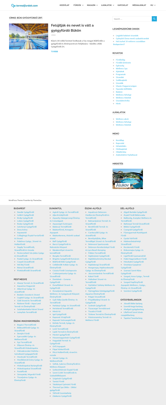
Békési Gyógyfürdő (132, 226)
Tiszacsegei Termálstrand (99, 308)
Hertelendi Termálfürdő (63, 308)
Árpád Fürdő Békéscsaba (134, 215)
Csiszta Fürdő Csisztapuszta (65, 270)
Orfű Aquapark (59, 346)
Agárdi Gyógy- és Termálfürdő (66, 212)
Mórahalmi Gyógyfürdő (134, 261)
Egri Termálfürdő (24, 342)
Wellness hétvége (123, 94)
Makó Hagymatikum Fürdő (135, 258)
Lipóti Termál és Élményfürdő (65, 331)
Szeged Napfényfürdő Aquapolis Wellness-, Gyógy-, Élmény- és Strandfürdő (133, 285)
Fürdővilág (120, 59)
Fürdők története (123, 62)
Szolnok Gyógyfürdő (97, 305)
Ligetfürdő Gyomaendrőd (135, 256)
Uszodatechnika (123, 100)
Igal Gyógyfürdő (59, 314)
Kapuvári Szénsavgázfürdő (64, 320)
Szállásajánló (121, 80)
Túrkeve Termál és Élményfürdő (102, 314)
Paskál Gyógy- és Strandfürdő (30, 258)
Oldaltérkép (121, 152)
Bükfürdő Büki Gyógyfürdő (64, 261)
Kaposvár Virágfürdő (61, 317)
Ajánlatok (106, 5)
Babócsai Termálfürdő (62, 226)
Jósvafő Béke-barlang (133, 303)
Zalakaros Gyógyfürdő (62, 396)
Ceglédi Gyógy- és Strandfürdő (30, 297)
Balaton (119, 91)
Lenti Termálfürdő (60, 329)
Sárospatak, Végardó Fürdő (28, 374)
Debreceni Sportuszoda (98, 244)
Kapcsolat (123, 5)
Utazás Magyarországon (126, 86)
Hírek (53, 35)
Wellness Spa (121, 68)
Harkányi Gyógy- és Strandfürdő (66, 305)
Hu (151, 5)
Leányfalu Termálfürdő (27, 312)
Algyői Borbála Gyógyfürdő (135, 212)
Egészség (120, 65)
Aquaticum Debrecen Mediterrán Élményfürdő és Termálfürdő (97, 215)
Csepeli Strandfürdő (25, 261)
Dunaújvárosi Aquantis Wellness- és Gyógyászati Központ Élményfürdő (64, 294)
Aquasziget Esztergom (62, 223)
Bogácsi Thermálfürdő (26, 324)
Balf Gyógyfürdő (60, 241)
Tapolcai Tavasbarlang (133, 318)
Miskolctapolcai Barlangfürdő (29, 365)
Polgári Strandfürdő (96, 296)
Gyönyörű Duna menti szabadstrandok (132, 38)
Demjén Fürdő (23, 333)
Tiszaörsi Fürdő (94, 311)
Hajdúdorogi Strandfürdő (99, 264)
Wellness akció (122, 119)
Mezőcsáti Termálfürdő (27, 357)
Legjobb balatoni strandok (127, 35)
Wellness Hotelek (123, 97)
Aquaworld (21, 232)
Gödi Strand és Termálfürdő (29, 300)
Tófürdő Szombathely (62, 393)
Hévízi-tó (56, 311)
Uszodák (119, 83)
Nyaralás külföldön (124, 89)
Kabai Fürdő (93, 276)
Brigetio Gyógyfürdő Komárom (66, 258)
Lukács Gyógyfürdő (25, 221)
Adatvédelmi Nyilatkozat (126, 154)
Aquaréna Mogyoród (26, 286)
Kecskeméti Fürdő (131, 247)
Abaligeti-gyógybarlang (134, 309)
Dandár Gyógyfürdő (25, 212)
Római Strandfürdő (25, 267)
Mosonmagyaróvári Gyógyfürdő (66, 337)
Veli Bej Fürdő (23, 264)
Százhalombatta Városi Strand (30, 309)
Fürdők (77, 5)
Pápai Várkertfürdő (61, 349)
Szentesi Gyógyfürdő (133, 291)
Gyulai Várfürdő (130, 238)
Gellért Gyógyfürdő (25, 215)
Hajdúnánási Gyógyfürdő (98, 256)
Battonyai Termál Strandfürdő (136, 223)
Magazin (91, 5)
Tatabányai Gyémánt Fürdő (64, 384)
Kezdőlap (64, 5)
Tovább (54, 52)
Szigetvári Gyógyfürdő (62, 378)
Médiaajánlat (139, 5)
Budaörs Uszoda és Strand (28, 294)
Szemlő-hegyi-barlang (133, 306)
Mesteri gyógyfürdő (61, 334)
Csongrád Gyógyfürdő (133, 229)
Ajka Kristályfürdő (60, 215)
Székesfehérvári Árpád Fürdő (65, 369)
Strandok (120, 77)
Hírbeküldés (121, 146)
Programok (121, 74)
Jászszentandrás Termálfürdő (101, 273)
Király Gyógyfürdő (25, 218)
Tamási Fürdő (58, 381)
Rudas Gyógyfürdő (25, 223)
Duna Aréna (22, 229)
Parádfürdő (22, 371)
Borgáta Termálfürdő (62, 256)
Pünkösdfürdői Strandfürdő (29, 270)
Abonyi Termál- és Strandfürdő (30, 283)
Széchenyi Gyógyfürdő (27, 226)
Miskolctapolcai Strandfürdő (29, 368)
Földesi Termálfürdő (97, 253)
